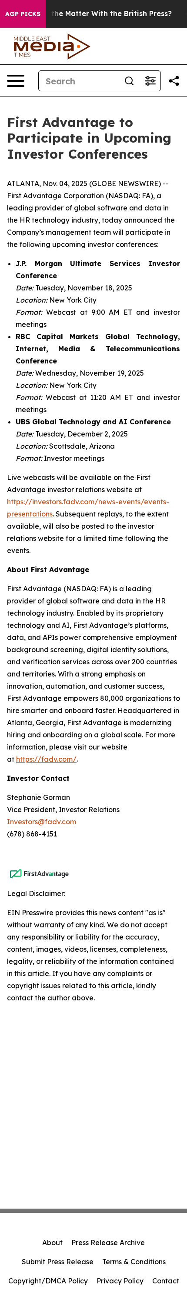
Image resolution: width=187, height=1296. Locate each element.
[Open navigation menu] (15, 81)
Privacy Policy (120, 1280)
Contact (165, 1280)
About (52, 1242)
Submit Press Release (58, 1261)
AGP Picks (22, 14)
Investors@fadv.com (41, 821)
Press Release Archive (108, 1242)
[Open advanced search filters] (150, 81)
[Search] (129, 81)
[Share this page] (174, 81)
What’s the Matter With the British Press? (98, 14)
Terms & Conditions (134, 1261)
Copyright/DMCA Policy (48, 1280)
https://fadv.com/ (46, 759)
